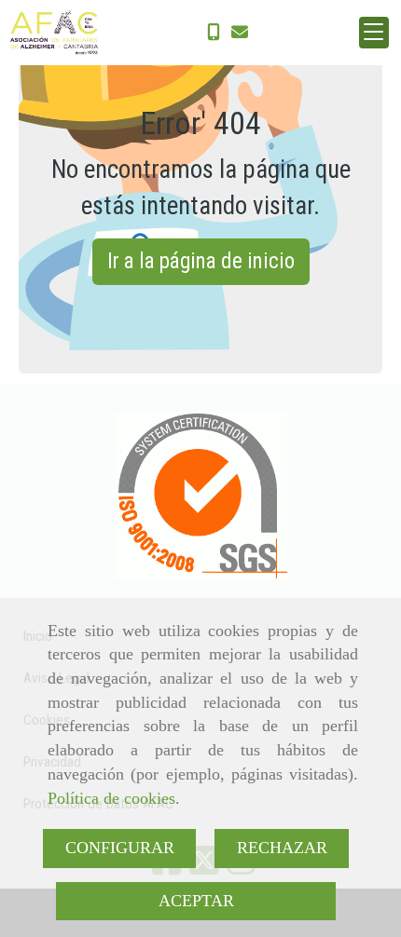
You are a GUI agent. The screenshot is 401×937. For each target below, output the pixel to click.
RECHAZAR (282, 847)
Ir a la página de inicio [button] (201, 261)
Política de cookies (111, 798)
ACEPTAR (196, 900)
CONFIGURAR (119, 847)
